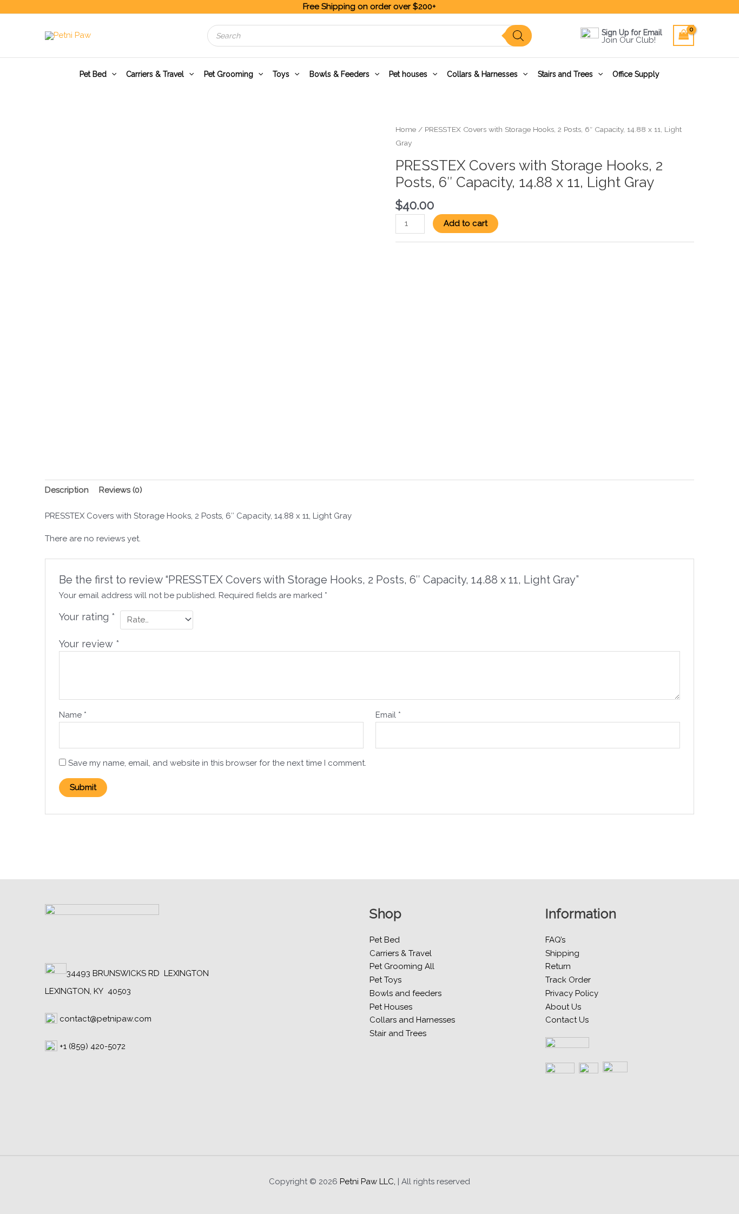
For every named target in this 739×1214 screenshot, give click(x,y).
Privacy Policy (571, 993)
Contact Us (567, 1020)
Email (388, 715)
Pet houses (408, 74)
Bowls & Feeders (339, 74)
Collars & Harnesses (482, 74)
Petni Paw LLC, (367, 1181)
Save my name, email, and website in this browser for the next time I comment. (217, 763)
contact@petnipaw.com (105, 1019)
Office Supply (635, 74)
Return (558, 966)
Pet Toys (385, 980)
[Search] (518, 36)
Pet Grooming (228, 74)
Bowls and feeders (405, 993)
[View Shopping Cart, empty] (684, 35)
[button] (111, 74)
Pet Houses (391, 1007)
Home (405, 129)
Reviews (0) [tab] (120, 490)
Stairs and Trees (565, 74)
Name (73, 715)
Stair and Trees (398, 1033)
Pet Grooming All (402, 966)
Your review (89, 643)
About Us (563, 1007)
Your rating (87, 616)
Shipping (562, 953)
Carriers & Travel (155, 74)
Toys (281, 74)
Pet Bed (93, 74)
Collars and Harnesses (412, 1020)
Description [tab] (67, 490)
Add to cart (465, 223)
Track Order (568, 980)
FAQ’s (555, 940)
